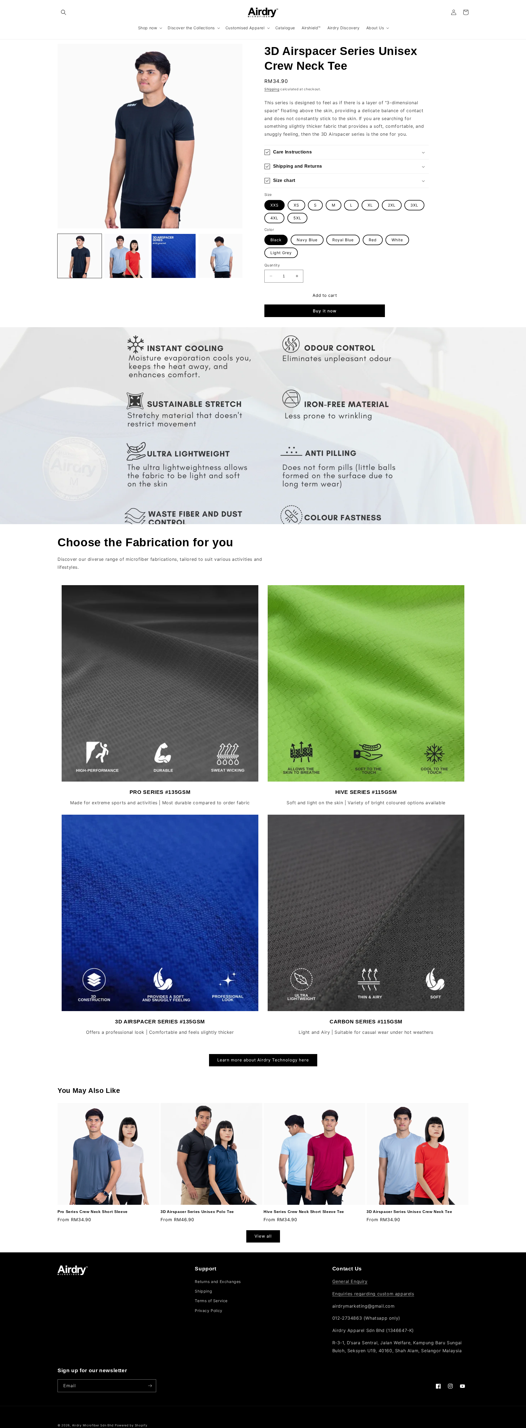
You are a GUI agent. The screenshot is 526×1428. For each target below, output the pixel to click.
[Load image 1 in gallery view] (80, 256)
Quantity (272, 265)
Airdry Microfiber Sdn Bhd (93, 1425)
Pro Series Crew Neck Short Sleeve (93, 1212)
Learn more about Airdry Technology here (263, 1060)
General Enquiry (350, 1281)
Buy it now (324, 311)
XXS (274, 205)
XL (370, 205)
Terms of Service (211, 1300)
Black (276, 239)
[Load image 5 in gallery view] (220, 256)
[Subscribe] (150, 1385)
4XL (274, 218)
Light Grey (281, 252)
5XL (297, 218)
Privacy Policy (208, 1310)
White (397, 239)
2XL (392, 205)
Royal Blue (343, 239)
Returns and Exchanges (218, 1281)
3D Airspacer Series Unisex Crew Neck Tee (409, 1212)
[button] (64, 12)
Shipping (271, 89)
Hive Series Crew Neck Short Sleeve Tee (304, 1212)
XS (296, 205)
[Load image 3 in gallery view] (173, 256)
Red (373, 239)
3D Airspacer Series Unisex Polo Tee (197, 1212)
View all (263, 1236)
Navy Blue (307, 239)
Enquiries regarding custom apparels (373, 1293)
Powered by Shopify (131, 1425)
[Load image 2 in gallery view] (126, 256)
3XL (414, 205)
